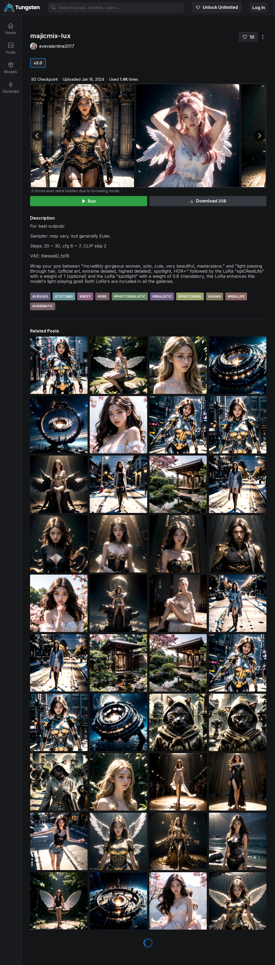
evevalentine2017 (56, 46)
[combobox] (115, 7)
